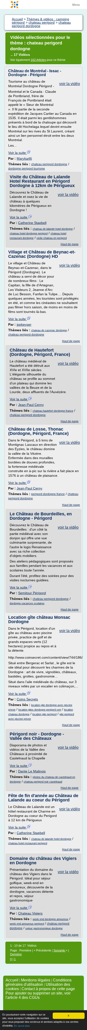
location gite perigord (44, 714)
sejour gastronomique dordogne (44, 928)
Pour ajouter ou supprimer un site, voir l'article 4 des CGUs (38, 995)
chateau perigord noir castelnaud (43, 781)
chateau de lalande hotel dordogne (53, 228)
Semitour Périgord (32, 593)
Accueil (12, 980)
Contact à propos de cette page (48, 989)
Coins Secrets (27, 699)
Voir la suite (17, 153)
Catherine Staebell (32, 223)
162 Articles (38, 60)
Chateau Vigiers (30, 913)
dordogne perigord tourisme (26, 168)
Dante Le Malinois (32, 771)
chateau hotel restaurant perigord (27, 843)
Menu (76, 5)
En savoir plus (22, 1025)
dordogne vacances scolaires (27, 603)
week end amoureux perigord (27, 923)
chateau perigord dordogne (49, 164)
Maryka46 (24, 158)
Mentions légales (35, 980)
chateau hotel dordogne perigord (29, 233)
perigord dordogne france (48, 494)
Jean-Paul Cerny (31, 405)
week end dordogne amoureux (50, 919)
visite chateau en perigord (51, 238)
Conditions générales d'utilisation (39, 982)
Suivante (59, 950)
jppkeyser (24, 324)
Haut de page (70, 244)
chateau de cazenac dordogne (49, 330)
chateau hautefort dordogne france (53, 410)
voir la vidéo (69, 84)
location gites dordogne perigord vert (39, 709)
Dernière (16, 954)
